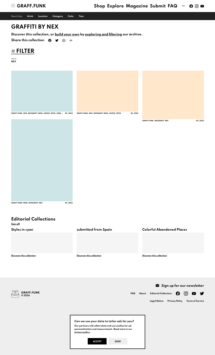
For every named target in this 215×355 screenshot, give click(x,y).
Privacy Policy (174, 301)
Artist (30, 16)
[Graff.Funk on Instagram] (196, 6)
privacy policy (82, 332)
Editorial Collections (161, 293)
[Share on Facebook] (49, 40)
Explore (115, 6)
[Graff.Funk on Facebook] (191, 6)
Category (58, 16)
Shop (99, 6)
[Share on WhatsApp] (63, 40)
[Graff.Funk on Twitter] (202, 294)
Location (43, 16)
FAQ (172, 6)
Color (71, 16)
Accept (97, 341)
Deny (118, 341)
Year (81, 16)
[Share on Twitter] (56, 40)
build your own (67, 34)
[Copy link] (70, 40)
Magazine (137, 6)
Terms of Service (195, 301)
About (142, 293)
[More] (183, 6)
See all (15, 224)
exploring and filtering (103, 34)
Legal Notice (156, 301)
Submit (158, 6)
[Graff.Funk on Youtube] (202, 6)
